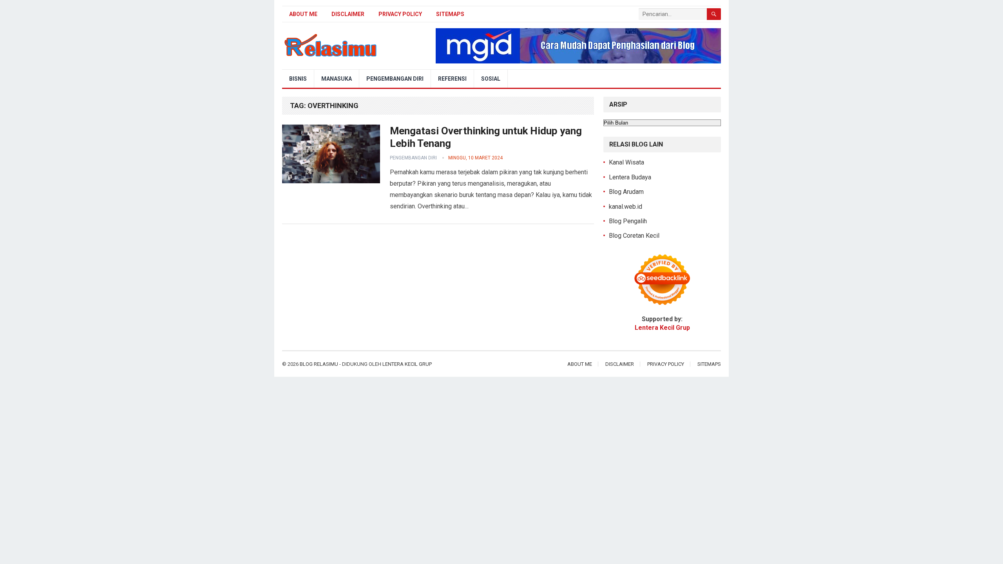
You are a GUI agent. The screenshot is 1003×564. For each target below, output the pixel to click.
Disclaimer (347, 14)
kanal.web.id (625, 206)
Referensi (452, 79)
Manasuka (336, 79)
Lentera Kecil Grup (407, 364)
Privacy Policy (400, 14)
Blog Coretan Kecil (634, 235)
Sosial (490, 79)
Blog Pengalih (628, 221)
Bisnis (298, 79)
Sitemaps (450, 14)
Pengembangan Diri (395, 79)
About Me (303, 14)
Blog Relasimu (319, 364)
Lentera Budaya (630, 177)
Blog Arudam (626, 191)
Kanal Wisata (626, 162)
